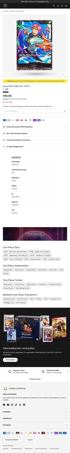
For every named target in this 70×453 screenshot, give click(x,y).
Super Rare (53, 270)
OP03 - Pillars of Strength (13, 259)
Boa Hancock (21, 303)
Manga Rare (8, 270)
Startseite (5, 11)
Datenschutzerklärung (41, 448)
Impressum (5, 448)
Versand (5, 99)
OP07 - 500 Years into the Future (15, 251)
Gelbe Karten (8, 288)
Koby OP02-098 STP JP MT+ (17, 11)
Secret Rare (42, 270)
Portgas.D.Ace (55, 299)
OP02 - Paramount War (33, 259)
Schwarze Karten (55, 284)
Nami (32, 299)
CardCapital (10, 445)
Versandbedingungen (16, 448)
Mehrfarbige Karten (22, 288)
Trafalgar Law (8, 303)
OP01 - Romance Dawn (51, 259)
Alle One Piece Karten (35, 234)
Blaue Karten (31, 284)
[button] (62, 6)
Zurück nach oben (35, 379)
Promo (6, 273)
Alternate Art (19, 270)
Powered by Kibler (54, 448)
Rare (61, 270)
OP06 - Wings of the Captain (40, 251)
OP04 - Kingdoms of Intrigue (40, 255)
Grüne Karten (19, 284)
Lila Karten (42, 284)
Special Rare (31, 270)
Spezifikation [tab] (16, 157)
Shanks (38, 299)
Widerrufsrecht (28, 448)
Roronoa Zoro (22, 299)
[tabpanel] (35, 187)
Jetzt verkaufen (10, 360)
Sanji (46, 299)
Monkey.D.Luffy (9, 299)
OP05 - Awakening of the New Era (16, 255)
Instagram (41, 1)
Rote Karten (8, 284)
